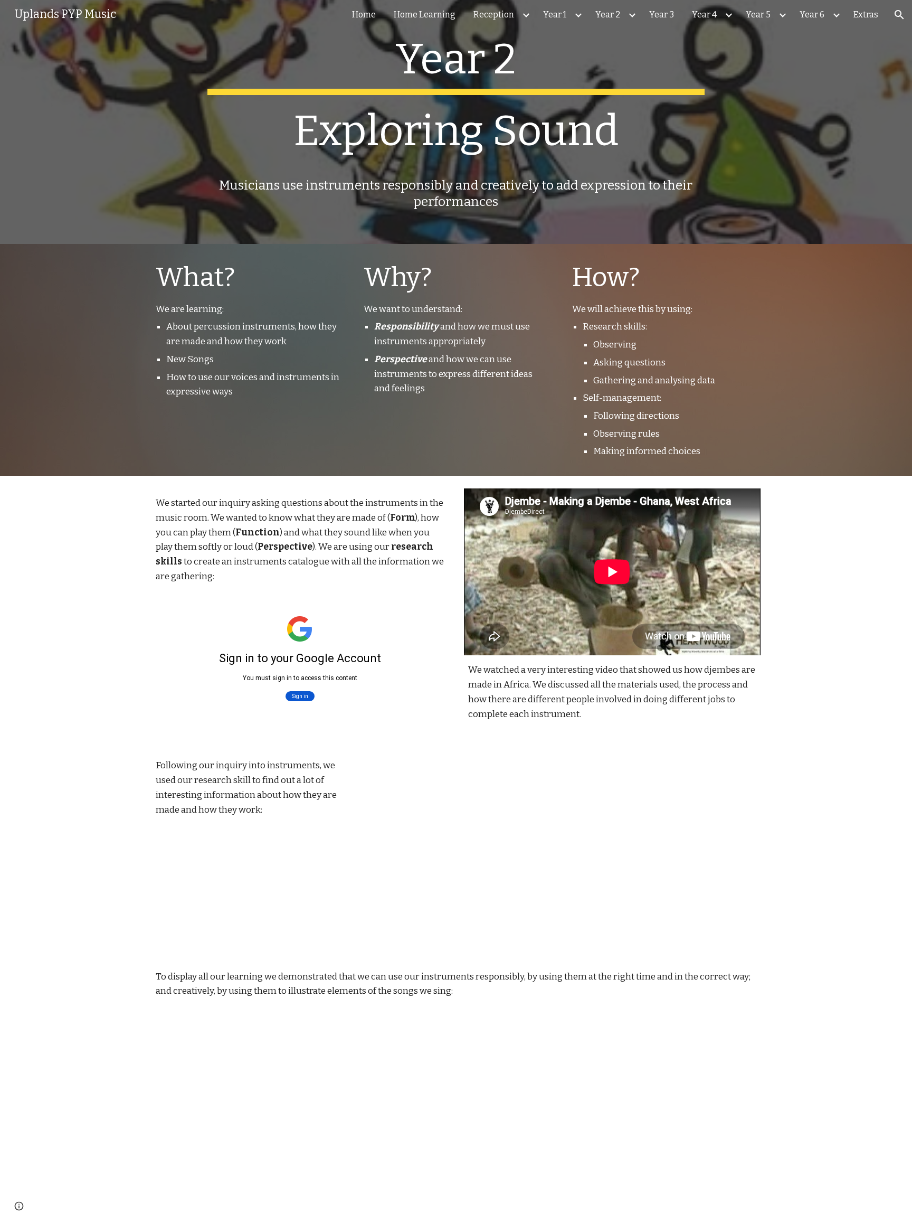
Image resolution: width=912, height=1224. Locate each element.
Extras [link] (865, 15)
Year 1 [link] (554, 15)
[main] (455, 122)
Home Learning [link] (424, 15)
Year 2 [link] (607, 15)
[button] (899, 14)
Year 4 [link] (704, 15)
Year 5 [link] (758, 15)
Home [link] (364, 15)
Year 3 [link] (661, 15)
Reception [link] (493, 15)
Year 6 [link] (812, 15)
